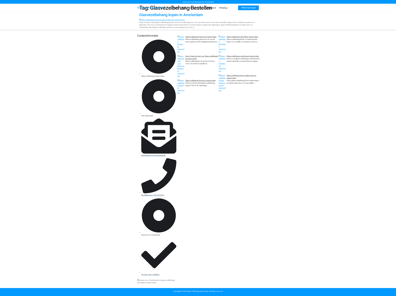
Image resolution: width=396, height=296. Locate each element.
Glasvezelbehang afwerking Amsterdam (242, 37)
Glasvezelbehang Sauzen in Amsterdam (200, 37)
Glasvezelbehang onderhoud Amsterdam (243, 56)
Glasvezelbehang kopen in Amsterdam (171, 15)
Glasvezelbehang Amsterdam (151, 7)
